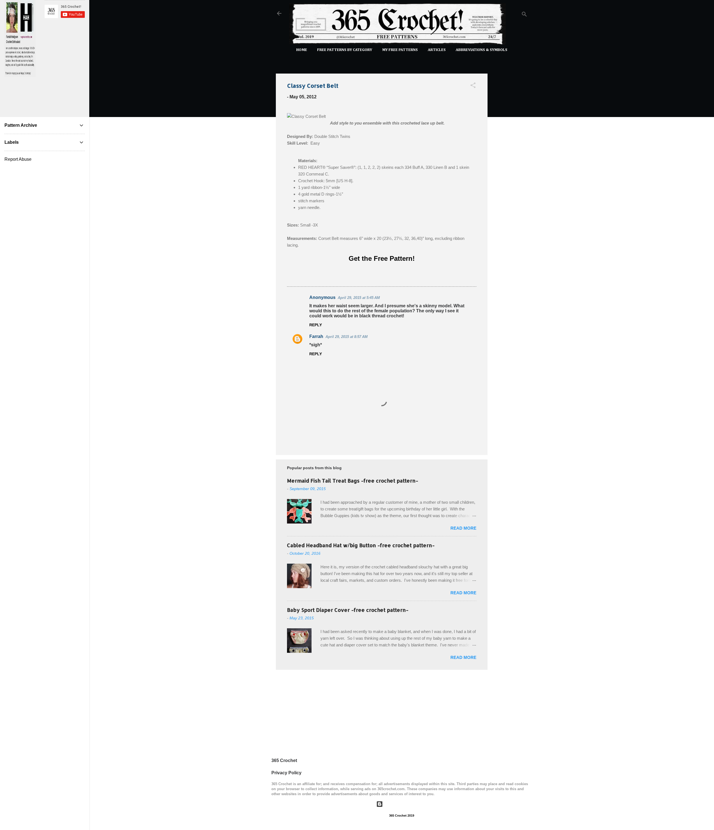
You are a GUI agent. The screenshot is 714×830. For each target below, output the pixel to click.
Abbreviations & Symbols (481, 50)
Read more (463, 528)
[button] (473, 86)
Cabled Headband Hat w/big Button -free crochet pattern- (361, 545)
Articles (437, 50)
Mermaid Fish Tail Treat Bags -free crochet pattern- (352, 480)
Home (301, 50)
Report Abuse (18, 159)
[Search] (524, 15)
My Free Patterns (400, 50)
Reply (315, 325)
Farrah (316, 336)
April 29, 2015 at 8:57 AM (346, 337)
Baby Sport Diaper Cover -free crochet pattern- (347, 610)
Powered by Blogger (405, 804)
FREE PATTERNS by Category (344, 50)
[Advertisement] (510, 152)
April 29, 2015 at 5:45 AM (359, 298)
